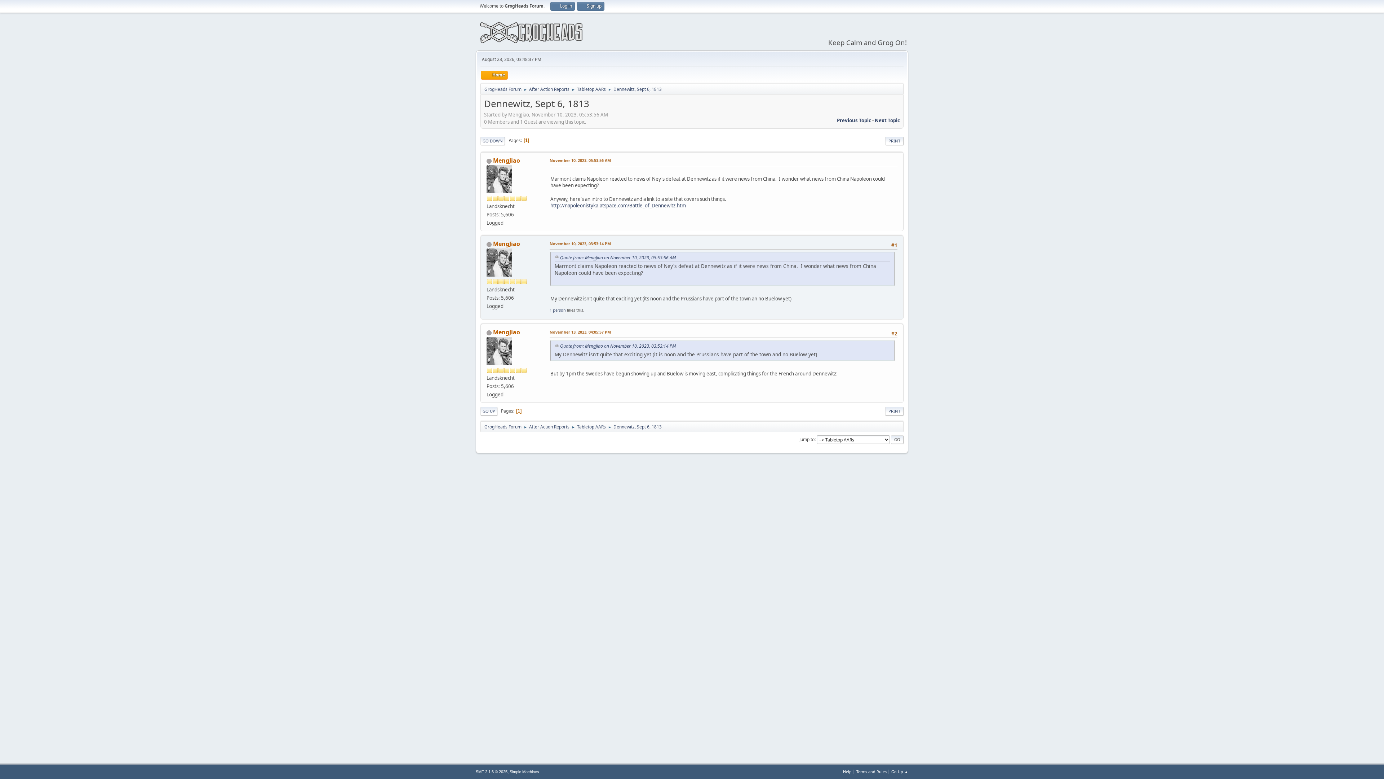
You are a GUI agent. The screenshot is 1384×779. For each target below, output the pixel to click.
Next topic (887, 120)
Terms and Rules (871, 771)
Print (894, 141)
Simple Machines (524, 772)
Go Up (489, 411)
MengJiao (506, 160)
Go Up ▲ (899, 771)
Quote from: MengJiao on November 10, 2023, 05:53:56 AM (618, 258)
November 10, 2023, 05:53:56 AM (580, 160)
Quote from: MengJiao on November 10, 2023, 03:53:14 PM (618, 346)
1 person (558, 310)
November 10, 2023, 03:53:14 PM (580, 243)
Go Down (493, 141)
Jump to (807, 439)
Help (847, 771)
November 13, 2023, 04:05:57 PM (580, 332)
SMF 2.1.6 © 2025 (491, 772)
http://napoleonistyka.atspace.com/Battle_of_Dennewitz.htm (618, 205)
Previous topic (854, 120)
